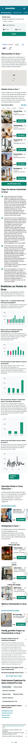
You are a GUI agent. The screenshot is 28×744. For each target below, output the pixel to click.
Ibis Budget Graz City (7, 710)
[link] (14, 184)
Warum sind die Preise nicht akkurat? (12, 736)
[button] (2, 8)
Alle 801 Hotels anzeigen (8, 506)
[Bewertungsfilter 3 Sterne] (8, 108)
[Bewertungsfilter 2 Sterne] (3, 108)
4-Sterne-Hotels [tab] (17, 687)
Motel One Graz (6, 715)
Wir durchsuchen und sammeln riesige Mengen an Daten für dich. (13, 733)
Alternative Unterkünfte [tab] (8, 690)
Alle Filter (24, 105)
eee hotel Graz (5, 717)
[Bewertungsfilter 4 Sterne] (14, 108)
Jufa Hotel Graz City (7, 713)
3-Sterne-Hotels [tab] (6, 687)
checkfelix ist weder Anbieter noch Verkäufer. (12, 730)
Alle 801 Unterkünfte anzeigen (10, 610)
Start (12, 742)
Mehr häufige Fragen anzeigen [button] (14, 676)
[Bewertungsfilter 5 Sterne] (21, 108)
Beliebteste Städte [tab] (18, 694)
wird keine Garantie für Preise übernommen (14, 726)
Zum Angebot (21, 121)
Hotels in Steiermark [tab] (7, 697)
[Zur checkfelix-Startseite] (10, 8)
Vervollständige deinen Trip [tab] (9, 701)
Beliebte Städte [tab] (6, 694)
